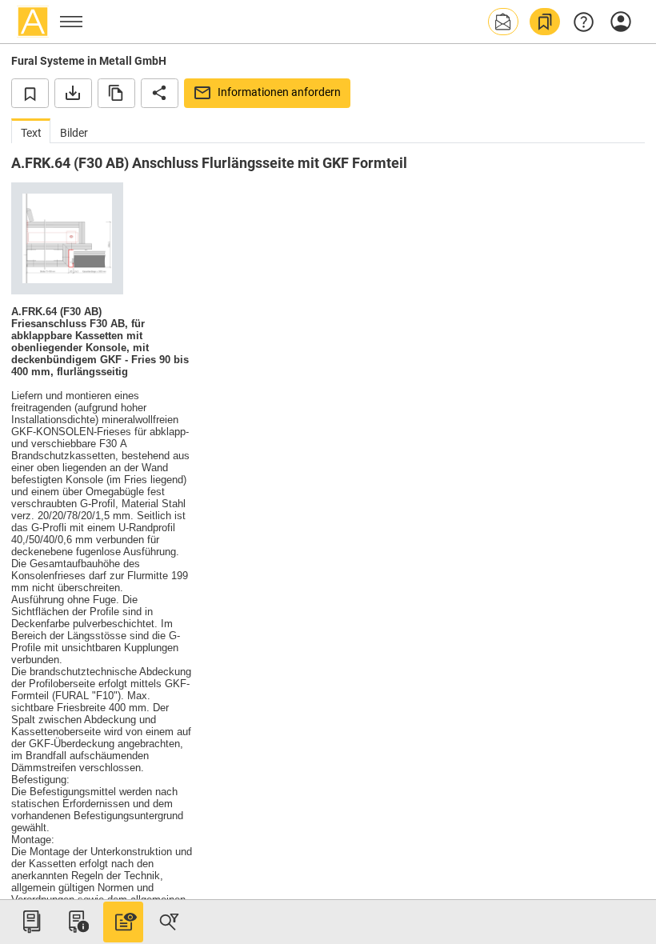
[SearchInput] (169, 922)
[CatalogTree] (31, 922)
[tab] (30, 130)
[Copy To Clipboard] (116, 92)
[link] (545, 21)
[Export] (73, 92)
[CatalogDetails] (123, 922)
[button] (503, 21)
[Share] (159, 92)
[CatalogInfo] (77, 922)
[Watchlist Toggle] (30, 92)
